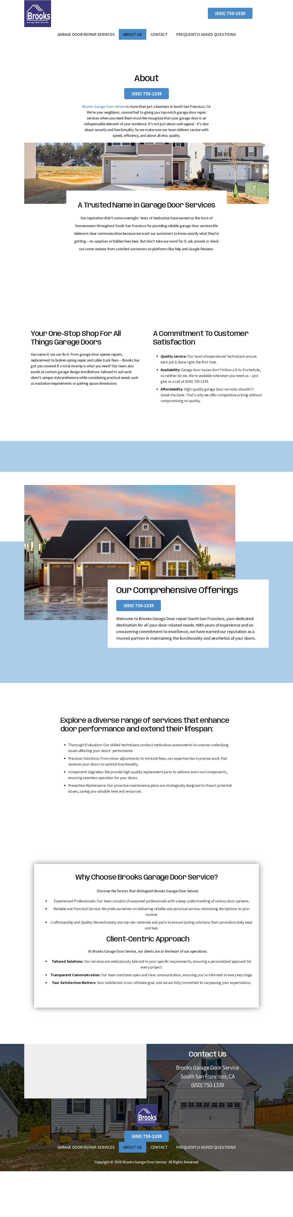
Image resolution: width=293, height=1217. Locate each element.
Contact (159, 34)
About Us (132, 34)
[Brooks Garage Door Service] (37, 13)
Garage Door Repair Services (86, 34)
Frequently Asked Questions (206, 34)
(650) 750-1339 (230, 13)
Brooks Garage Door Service (104, 106)
